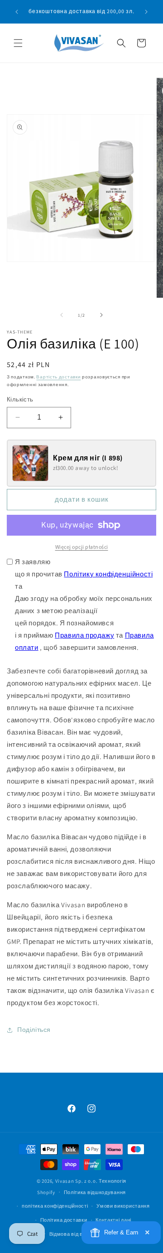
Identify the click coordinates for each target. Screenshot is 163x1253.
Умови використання (123, 1206)
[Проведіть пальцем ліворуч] (62, 315)
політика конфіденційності (55, 1206)
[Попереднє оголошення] (17, 12)
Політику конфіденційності (108, 574)
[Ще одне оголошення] (146, 12)
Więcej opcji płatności (81, 546)
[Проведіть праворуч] (101, 315)
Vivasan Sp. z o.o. (76, 1181)
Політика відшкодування (95, 1192)
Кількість (20, 399)
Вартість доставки (58, 377)
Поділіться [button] (34, 1030)
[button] (18, 43)
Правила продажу (84, 635)
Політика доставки (63, 1220)
